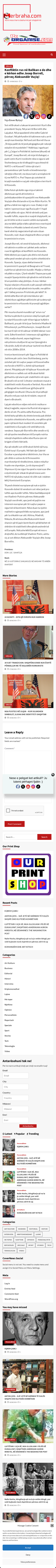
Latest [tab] (8, 1134)
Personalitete (11, 1015)
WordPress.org (11, 1299)
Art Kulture (10, 963)
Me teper (9, 999)
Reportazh (9, 1020)
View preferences (28, 1562)
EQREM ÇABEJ (11, 911)
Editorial (9, 66)
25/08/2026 (13, 718)
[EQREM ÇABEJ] (9, 1144)
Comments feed (12, 1294)
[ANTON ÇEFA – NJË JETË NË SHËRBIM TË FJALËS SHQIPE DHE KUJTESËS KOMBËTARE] (9, 1159)
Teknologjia (10, 1046)
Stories (8, 1036)
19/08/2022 (14, 81)
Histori (8, 978)
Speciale (8, 1025)
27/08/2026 (13, 669)
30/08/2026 (13, 1352)
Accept (28, 1547)
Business (9, 968)
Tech (7, 1041)
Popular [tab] (20, 1134)
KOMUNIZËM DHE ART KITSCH (19, 947)
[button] (52, 1525)
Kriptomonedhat (12, 989)
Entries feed (10, 1288)
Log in (7, 1283)
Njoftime (8, 1004)
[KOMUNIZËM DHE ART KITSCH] (9, 1211)
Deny (28, 1555)
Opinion (8, 1010)
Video (7, 1051)
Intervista (9, 984)
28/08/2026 (13, 620)
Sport (7, 1030)
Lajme (7, 994)
